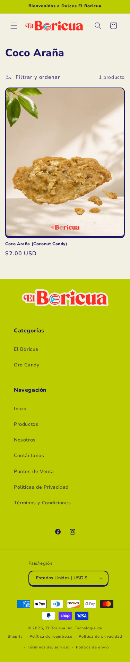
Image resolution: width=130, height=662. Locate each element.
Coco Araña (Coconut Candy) (36, 244)
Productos (26, 424)
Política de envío (92, 647)
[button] (13, 25)
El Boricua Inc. (60, 628)
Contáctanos (29, 455)
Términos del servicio (49, 647)
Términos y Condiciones (42, 502)
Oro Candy (26, 365)
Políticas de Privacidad (41, 487)
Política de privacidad (100, 636)
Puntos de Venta (34, 471)
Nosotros (25, 440)
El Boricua (26, 349)
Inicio (20, 408)
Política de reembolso (50, 636)
